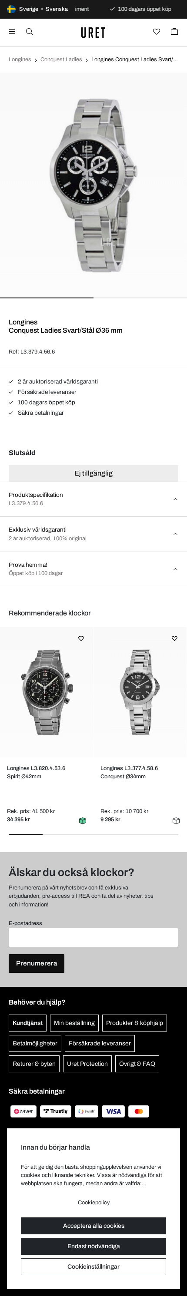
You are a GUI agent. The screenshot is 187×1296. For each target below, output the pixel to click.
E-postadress (25, 923)
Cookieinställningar (93, 1266)
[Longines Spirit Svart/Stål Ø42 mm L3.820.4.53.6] (46, 692)
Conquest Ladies (61, 59)
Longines (20, 59)
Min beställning (74, 1023)
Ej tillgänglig (93, 473)
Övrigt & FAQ (137, 1064)
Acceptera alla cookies (93, 1226)
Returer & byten (34, 1064)
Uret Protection (87, 1064)
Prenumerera (36, 963)
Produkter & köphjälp (134, 1023)
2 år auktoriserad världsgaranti (57, 381)
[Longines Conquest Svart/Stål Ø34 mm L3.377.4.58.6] (140, 692)
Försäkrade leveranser (47, 392)
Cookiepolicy (94, 1203)
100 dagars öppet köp (46, 402)
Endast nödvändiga (93, 1246)
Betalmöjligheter (35, 1043)
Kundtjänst (28, 1023)
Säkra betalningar (40, 413)
